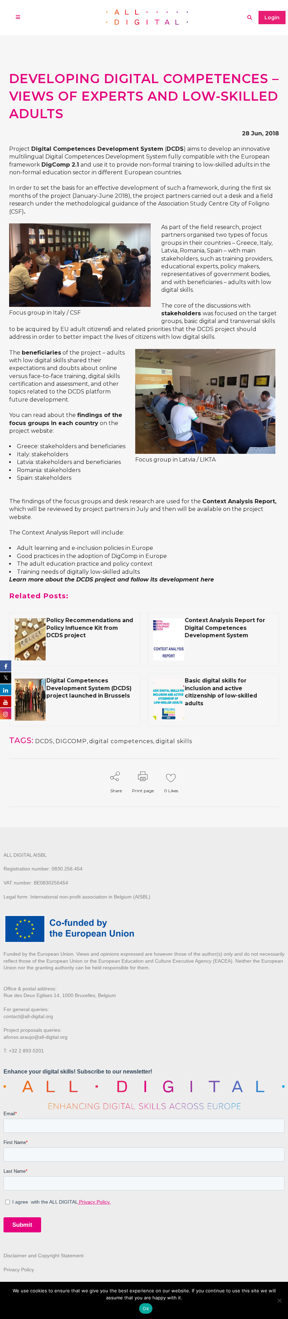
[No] (279, 1300)
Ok (146, 1308)
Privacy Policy (19, 1269)
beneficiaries (107, 446)
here (207, 579)
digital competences (121, 741)
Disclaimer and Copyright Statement (44, 1255)
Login (272, 17)
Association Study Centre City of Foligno (213, 203)
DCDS (44, 741)
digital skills (174, 741)
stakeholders (58, 446)
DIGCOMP (71, 741)
